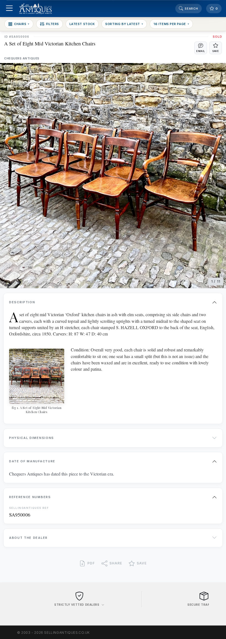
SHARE (115, 563)
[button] (200, 48)
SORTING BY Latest (124, 24)
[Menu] (9, 8)
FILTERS (52, 24)
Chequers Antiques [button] (21, 58)
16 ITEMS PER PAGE (171, 24)
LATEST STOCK (82, 24)
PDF (91, 563)
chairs (21, 24)
